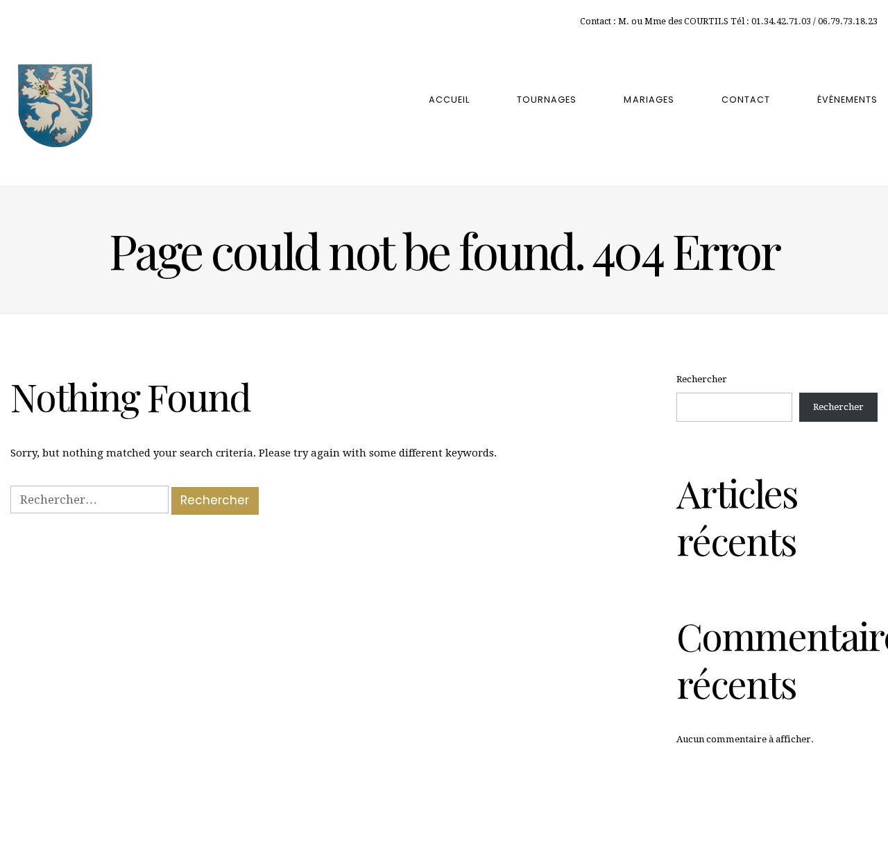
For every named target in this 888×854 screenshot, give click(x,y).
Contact (746, 99)
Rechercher (701, 379)
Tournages (547, 99)
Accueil (449, 99)
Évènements (847, 99)
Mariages (649, 99)
